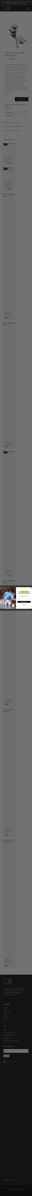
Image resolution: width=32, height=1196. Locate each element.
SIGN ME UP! (24, 601)
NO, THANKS (24, 604)
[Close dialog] (31, 588)
